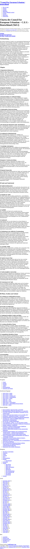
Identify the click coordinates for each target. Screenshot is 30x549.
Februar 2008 (6, 507)
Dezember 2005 (6, 514)
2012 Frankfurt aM (10, 472)
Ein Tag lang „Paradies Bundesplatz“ (11, 421)
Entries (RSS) (3, 547)
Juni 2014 (5, 492)
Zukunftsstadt (9, 460)
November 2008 (6, 504)
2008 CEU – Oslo (7, 399)
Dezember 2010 (6, 500)
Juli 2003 (5, 524)
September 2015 (6, 489)
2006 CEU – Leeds (7, 401)
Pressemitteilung (6, 387)
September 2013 (6, 495)
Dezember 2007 (6, 509)
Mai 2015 (5, 491)
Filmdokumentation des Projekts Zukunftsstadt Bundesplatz (16, 417)
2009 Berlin (8, 469)
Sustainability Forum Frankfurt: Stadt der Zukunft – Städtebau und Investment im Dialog (14, 438)
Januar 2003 (5, 528)
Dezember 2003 (6, 521)
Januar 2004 (5, 520)
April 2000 (5, 532)
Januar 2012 (5, 498)
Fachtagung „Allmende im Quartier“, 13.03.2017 (13, 416)
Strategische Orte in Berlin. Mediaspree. (11, 446)
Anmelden (5, 537)
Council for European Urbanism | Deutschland (18, 545)
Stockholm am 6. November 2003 (11, 29)
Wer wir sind (5, 7)
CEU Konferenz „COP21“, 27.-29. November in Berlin (15, 422)
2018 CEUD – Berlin (7, 393)
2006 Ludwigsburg (10, 467)
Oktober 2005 (6, 515)
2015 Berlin (8, 473)
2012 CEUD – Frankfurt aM (9, 396)
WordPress (24, 547)
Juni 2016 (5, 487)
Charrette (5, 455)
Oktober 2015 (6, 488)
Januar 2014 (5, 493)
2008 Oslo (8, 468)
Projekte (4, 383)
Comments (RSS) (12, 547)
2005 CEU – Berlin (7, 405)
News (4, 456)
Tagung (4, 463)
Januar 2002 (5, 530)
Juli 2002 (5, 529)
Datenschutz (5, 16)
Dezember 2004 (6, 519)
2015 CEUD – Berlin (7, 394)
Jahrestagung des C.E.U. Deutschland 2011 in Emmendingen (16, 440)
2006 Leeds (8, 465)
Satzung (4, 8)
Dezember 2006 (6, 510)
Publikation (5, 462)
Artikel (4, 386)
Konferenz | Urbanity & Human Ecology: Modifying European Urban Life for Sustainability (14, 427)
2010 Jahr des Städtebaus (8, 441)
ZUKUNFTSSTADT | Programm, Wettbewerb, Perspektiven (16, 423)
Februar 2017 (6, 486)
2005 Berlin (8, 464)
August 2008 (6, 506)
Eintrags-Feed (6, 538)
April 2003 (5, 527)
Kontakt (4, 13)
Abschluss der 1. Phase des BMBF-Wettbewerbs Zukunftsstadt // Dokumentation (13, 419)
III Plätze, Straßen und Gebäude (7, 36)
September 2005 (6, 516)
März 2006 (5, 513)
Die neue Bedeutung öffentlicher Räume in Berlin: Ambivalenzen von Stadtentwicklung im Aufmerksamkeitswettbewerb (14, 444)
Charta (4, 382)
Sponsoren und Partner (8, 388)
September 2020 (6, 480)
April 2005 (5, 518)
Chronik (4, 9)
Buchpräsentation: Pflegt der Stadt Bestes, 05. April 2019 (15, 411)
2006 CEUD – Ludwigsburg (9, 402)
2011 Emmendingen (10, 471)
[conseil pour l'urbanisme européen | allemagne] (15, 4)
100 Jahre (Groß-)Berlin (8, 451)
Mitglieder (5, 11)
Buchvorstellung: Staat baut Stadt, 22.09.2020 (13, 409)
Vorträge (5, 384)
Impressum (5, 15)
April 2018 (5, 483)
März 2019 (5, 482)
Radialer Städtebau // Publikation (10, 425)
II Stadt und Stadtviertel (6, 34)
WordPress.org (6, 540)
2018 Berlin (8, 474)
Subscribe (5, 542)
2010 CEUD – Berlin (7, 398)
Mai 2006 (5, 511)
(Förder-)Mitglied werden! (8, 12)
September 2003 (6, 523)
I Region (2, 33)
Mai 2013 (5, 496)
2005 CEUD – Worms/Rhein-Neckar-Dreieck (13, 403)
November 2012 (6, 497)
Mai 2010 (5, 502)
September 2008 (6, 505)
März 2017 (5, 484)
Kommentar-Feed (7, 539)
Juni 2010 (5, 501)
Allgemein (5, 453)
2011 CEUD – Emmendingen (9, 397)
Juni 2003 (5, 525)
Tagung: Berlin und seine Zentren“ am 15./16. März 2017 (15, 414)
